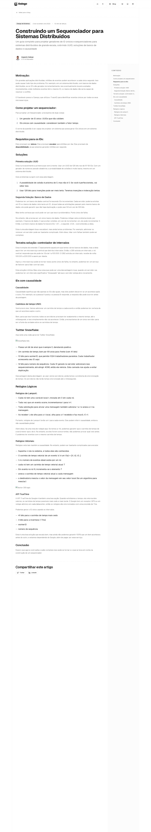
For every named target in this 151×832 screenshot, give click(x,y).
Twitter (22, 572)
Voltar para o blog (24, 12)
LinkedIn (34, 572)
